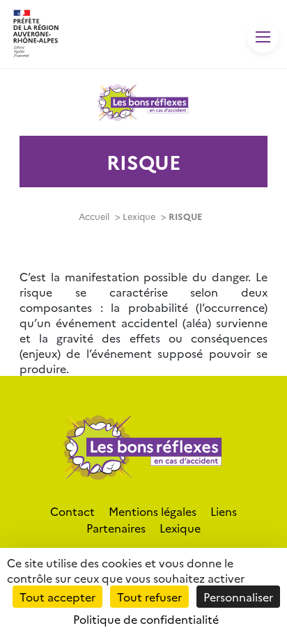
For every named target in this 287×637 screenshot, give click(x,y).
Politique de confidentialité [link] (146, 619)
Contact (72, 511)
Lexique (139, 216)
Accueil (94, 216)
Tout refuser (149, 596)
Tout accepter (57, 596)
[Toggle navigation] (263, 37)
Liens (223, 511)
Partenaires (116, 527)
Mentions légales (152, 511)
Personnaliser (238, 596)
